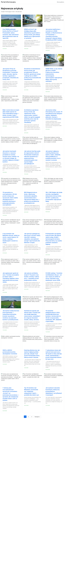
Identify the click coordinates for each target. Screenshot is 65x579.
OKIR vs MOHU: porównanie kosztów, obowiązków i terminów (10, 352)
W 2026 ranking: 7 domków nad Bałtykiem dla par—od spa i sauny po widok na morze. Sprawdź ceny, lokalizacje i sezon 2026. (54, 276)
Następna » (37, 416)
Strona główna (60, 2)
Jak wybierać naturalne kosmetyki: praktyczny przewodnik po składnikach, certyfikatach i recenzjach (54, 391)
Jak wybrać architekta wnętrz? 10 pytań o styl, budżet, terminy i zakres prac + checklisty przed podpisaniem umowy (31, 276)
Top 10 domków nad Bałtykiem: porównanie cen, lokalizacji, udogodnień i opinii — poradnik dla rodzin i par (31, 391)
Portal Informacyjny (8, 2)
